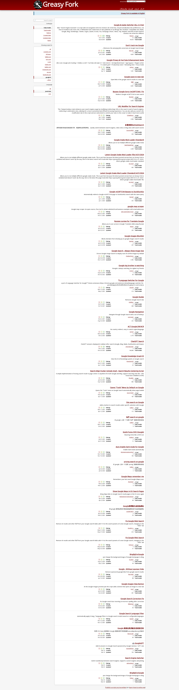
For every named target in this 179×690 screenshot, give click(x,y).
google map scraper (136, 206)
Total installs (47, 30)
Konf (132, 589)
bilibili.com (48, 57)
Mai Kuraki (131, 634)
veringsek (131, 317)
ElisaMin (131, 378)
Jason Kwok (130, 393)
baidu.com (48, 64)
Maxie (132, 226)
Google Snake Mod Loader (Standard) (129, 140)
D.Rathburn (130, 115)
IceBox (132, 407)
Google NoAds (138, 297)
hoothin (131, 559)
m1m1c (132, 271)
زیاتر (141, 9)
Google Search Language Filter (131, 613)
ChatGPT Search (137, 341)
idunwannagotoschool (127, 452)
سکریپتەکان (123, 9)
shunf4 (131, 287)
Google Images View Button (133, 584)
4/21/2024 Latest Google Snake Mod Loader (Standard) (122, 173)
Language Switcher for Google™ (131, 280)
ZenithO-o (131, 528)
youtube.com (47, 52)
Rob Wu (131, 50)
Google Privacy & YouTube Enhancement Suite (125, 60)
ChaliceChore (130, 256)
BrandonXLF (130, 361)
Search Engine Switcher (134, 658)
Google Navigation (136, 312)
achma (132, 67)
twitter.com (48, 67)
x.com (49, 62)
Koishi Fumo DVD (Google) (133, 432)
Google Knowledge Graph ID (132, 356)
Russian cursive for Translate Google (129, 221)
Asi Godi (131, 164)
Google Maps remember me (132, 476)
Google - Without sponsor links (131, 569)
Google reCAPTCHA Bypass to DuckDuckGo (126, 192)
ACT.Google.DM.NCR (136, 326)
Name (49, 40)
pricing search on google (134, 461)
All (50, 49)
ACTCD (132, 332)
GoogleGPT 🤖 (138, 643)
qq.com (49, 72)
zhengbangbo (130, 346)
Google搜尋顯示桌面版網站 (133, 506)
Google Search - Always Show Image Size (128, 251)
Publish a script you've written (115, 687)
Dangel (131, 197)
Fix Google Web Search (134, 521)
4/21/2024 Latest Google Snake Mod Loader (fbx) (124, 154)
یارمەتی (136, 9)
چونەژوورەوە (123, 1)
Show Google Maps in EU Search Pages (128, 491)
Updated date (47, 38)
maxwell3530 (130, 648)
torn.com (48, 59)
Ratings (49, 33)
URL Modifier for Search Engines (131, 106)
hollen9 (131, 437)
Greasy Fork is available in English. (133, 13)
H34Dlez (131, 302)
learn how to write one (137, 687)
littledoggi (131, 604)
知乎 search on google (135, 417)
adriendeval (130, 663)
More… (49, 80)
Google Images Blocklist (134, 236)
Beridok (131, 97)
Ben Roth (131, 574)
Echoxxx (131, 545)
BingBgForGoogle (137, 554)
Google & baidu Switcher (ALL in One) (129, 25)
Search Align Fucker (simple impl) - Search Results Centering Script (117, 371)
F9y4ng (132, 36)
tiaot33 (132, 619)
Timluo (132, 678)
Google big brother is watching (131, 265)
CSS (50, 94)
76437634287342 (129, 145)
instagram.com (47, 69)
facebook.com (47, 75)
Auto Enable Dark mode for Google (130, 447)
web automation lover (127, 212)
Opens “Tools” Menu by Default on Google (127, 387)
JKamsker (131, 482)
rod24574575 (130, 511)
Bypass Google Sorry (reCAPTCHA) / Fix (128, 91)
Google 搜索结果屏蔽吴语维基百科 (131, 628)
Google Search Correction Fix (132, 598)
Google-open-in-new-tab (134, 77)
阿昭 (132, 82)
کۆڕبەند (130, 9)
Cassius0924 (130, 130)
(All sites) (48, 54)
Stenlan (131, 241)
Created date (47, 35)
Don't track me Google (135, 45)
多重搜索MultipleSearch (134, 125)
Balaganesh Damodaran (127, 496)
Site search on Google (135, 402)
